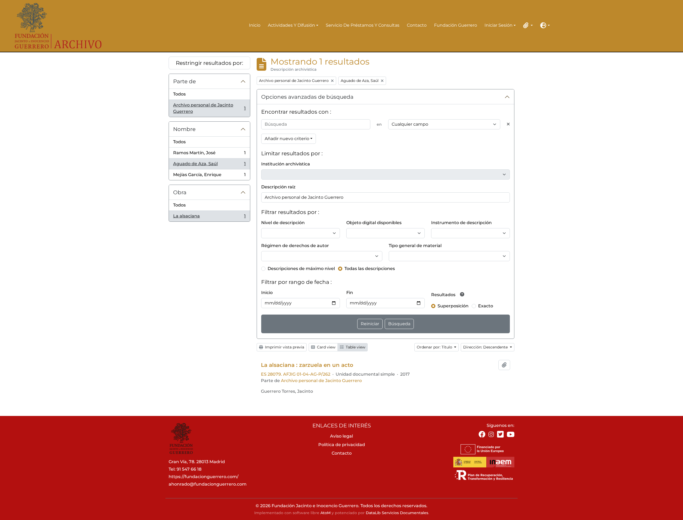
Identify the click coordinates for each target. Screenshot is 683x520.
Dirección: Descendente (486, 347)
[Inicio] (54, 26)
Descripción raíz (278, 186)
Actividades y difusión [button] (291, 26)
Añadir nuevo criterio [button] (287, 138)
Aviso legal (341, 436)
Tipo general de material (415, 245)
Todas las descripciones (369, 268)
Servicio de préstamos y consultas (362, 25)
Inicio (254, 25)
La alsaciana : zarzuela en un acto (307, 365)
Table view (355, 347)
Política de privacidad (341, 444)
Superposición (453, 305)
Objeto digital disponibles (374, 222)
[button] (527, 25)
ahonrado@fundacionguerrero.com (208, 484)
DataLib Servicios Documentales (397, 512)
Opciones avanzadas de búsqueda (307, 97)
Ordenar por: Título (435, 347)
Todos (179, 94)
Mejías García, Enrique (209, 176)
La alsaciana (209, 217)
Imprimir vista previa (284, 347)
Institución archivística (285, 163)
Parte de (184, 81)
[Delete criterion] (508, 124)
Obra (179, 192)
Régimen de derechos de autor (295, 245)
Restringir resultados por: (209, 63)
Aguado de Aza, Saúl (209, 165)
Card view (325, 347)
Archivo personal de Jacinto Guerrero (209, 108)
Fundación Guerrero (455, 25)
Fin (349, 292)
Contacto (417, 25)
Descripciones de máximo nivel (301, 268)
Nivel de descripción (283, 222)
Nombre (184, 129)
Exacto (485, 305)
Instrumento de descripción (461, 222)
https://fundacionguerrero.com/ (204, 476)
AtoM (325, 512)
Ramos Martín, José (209, 154)
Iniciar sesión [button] (499, 26)
